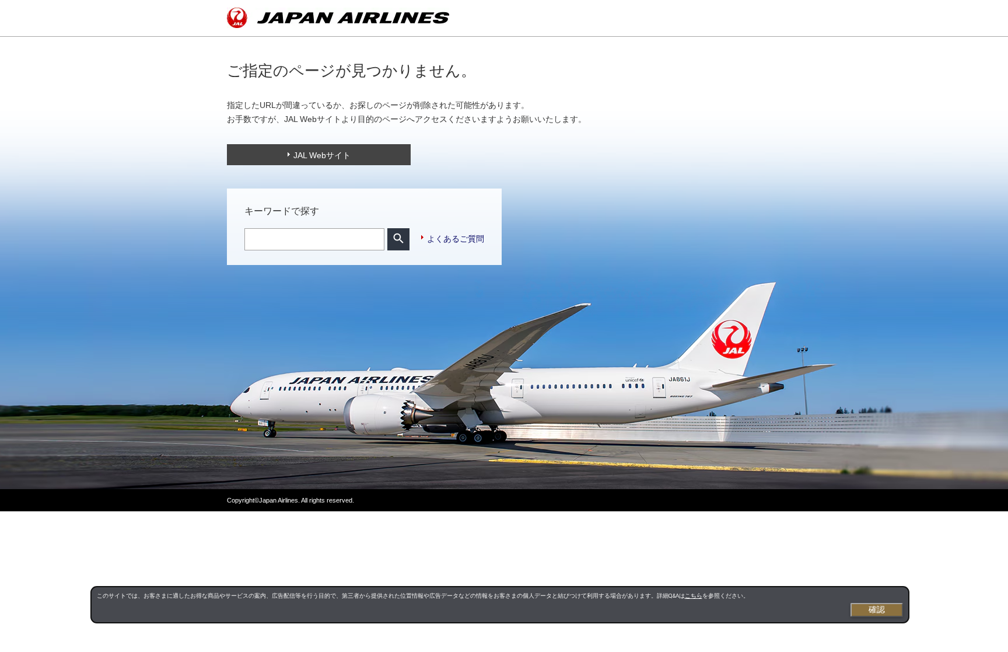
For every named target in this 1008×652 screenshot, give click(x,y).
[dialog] (500, 605)
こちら (693, 595)
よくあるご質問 (455, 238)
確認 (877, 609)
